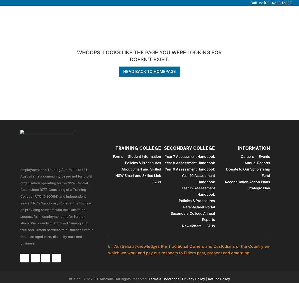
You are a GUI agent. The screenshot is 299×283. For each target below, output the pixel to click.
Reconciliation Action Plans (247, 182)
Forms (118, 156)
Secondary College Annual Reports (193, 216)
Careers (247, 156)
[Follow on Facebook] (24, 258)
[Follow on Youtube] (56, 258)
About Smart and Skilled (141, 169)
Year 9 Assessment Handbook (190, 169)
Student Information (144, 156)
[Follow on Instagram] (35, 258)
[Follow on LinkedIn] (45, 258)
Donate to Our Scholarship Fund (248, 172)
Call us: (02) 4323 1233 (270, 3)
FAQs (157, 182)
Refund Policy (219, 279)
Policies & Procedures (143, 163)
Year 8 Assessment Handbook (190, 163)
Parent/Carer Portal (199, 207)
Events (264, 156)
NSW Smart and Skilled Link (138, 175)
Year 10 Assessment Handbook (198, 178)
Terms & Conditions (164, 279)
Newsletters (192, 226)
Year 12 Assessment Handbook (198, 191)
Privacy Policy (193, 279)
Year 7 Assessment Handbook (190, 156)
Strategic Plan (258, 188)
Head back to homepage (149, 71)
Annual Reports (257, 163)
